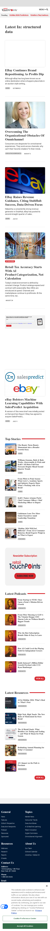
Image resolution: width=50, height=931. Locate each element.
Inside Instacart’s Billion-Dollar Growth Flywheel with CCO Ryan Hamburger (30, 665)
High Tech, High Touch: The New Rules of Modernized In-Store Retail (31, 716)
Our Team (28, 848)
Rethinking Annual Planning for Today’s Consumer (31, 748)
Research (4, 852)
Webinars (4, 848)
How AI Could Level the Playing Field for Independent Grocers (31, 649)
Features (21, 539)
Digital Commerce (31, 833)
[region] (25, 906)
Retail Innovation (31, 830)
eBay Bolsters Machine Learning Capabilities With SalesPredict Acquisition (24, 403)
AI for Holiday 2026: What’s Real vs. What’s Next (31, 701)
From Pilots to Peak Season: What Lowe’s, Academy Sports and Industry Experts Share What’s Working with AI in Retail (30, 483)
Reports (4, 855)
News (7, 88)
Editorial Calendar (31, 852)
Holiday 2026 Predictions (19, 15)
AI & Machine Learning (33, 827)
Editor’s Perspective (7, 823)
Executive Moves (31, 823)
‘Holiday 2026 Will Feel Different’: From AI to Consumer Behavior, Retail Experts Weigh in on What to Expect (31, 531)
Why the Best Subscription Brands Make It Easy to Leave (30, 634)
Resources (22, 706)
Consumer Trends (31, 820)
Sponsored (5, 837)
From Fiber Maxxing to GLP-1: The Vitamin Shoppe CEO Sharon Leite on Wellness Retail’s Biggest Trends (31, 618)
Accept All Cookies (25, 926)
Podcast (4, 830)
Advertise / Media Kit (32, 855)
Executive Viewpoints (13, 153)
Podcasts (21, 608)
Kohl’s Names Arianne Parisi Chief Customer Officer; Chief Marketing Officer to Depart (30, 500)
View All (40, 679)
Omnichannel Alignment (33, 837)
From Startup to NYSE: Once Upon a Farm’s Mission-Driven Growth (30, 602)
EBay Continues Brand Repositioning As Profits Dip (24, 72)
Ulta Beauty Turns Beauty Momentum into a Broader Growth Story (28, 447)
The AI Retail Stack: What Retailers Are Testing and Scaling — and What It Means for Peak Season (31, 732)
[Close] (47, 886)
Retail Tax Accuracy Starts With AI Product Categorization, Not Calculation (24, 273)
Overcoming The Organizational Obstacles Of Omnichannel (24, 135)
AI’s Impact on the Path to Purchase (28, 764)
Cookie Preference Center (25, 918)
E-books (4, 858)
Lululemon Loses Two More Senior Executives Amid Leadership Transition (29, 515)
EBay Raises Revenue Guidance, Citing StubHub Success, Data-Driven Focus (24, 200)
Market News (29, 817)
